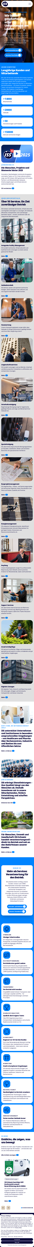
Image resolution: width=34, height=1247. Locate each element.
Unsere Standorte (15, 911)
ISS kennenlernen (12, 50)
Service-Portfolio (12, 55)
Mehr (3, 256)
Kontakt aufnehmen (15, 906)
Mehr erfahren (6, 751)
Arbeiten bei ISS (7, 803)
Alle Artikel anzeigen (8, 1155)
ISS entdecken (6, 188)
